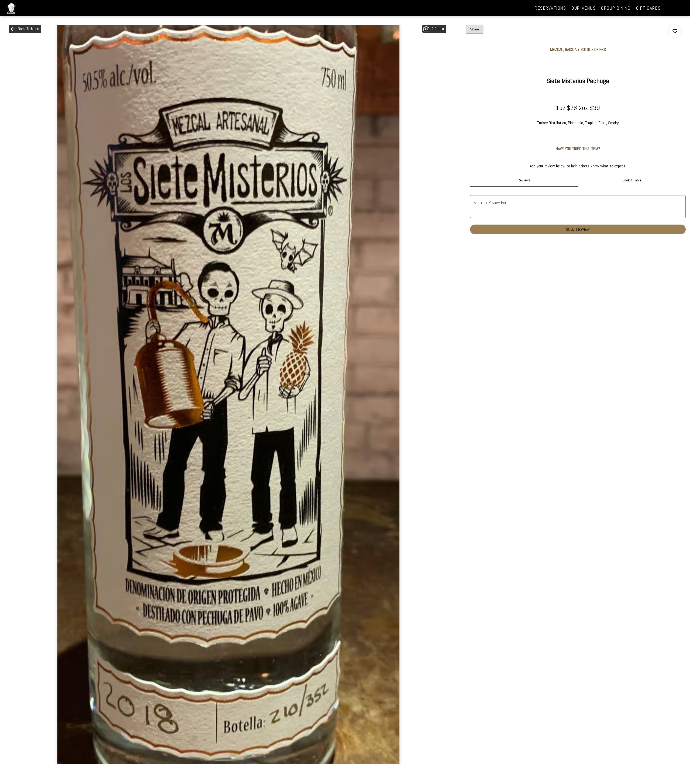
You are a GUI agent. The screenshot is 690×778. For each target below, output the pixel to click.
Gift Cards (648, 8)
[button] (25, 29)
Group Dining (615, 8)
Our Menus (583, 8)
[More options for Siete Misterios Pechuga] (674, 31)
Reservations (550, 8)
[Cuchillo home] (28, 8)
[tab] (524, 180)
